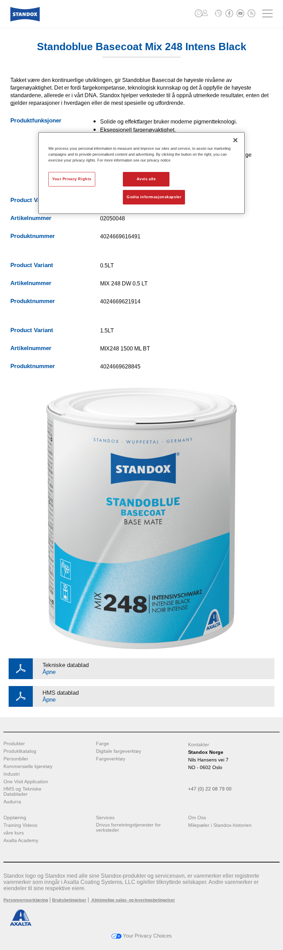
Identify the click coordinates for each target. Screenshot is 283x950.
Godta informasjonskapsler (154, 197)
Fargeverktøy (110, 758)
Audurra (12, 801)
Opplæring (14, 817)
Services (105, 817)
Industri (11, 774)
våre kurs (13, 832)
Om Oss (197, 817)
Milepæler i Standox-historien (220, 825)
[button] (199, 13)
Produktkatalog (19, 751)
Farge (102, 743)
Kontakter (198, 744)
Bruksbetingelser (69, 900)
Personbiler (15, 758)
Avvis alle (146, 179)
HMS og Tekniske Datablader (22, 791)
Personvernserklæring (25, 900)
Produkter (14, 743)
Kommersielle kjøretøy (27, 766)
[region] (141, 173)
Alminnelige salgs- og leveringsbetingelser (132, 900)
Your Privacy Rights (71, 179)
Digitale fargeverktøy (118, 751)
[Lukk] (235, 140)
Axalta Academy (20, 840)
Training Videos (20, 825)
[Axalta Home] (25, 19)
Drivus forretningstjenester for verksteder (128, 827)
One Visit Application (25, 781)
